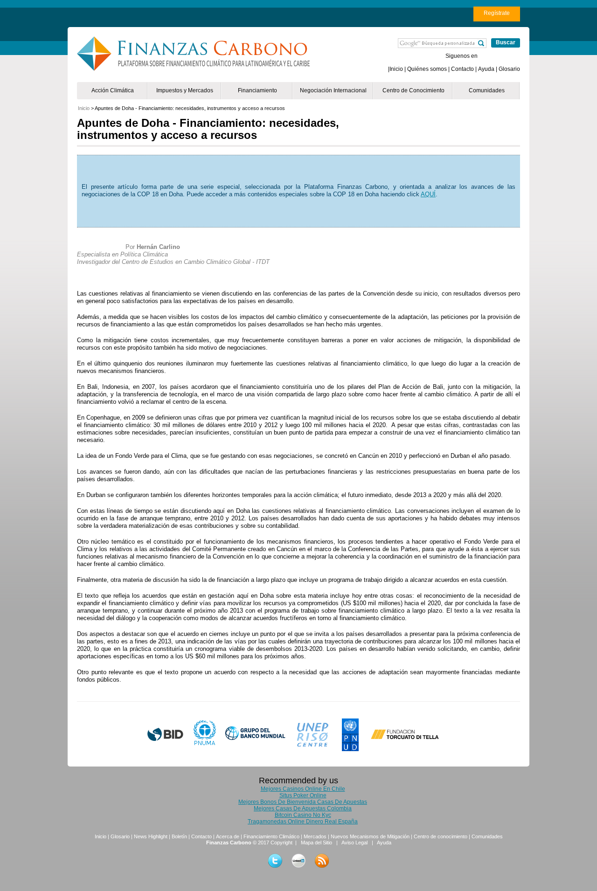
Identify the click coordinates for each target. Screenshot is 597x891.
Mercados (315, 836)
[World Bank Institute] (255, 736)
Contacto (462, 69)
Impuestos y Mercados (184, 90)
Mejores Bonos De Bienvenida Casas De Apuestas (302, 802)
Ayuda (486, 69)
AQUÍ (428, 194)
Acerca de (227, 836)
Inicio (396, 69)
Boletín (179, 836)
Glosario (509, 69)
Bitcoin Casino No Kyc (303, 815)
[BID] (165, 734)
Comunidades (487, 90)
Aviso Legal (354, 842)
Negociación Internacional (333, 90)
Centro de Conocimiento (413, 90)
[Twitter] (275, 861)
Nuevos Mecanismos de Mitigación (370, 836)
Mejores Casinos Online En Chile (303, 789)
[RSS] (322, 861)
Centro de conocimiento (440, 836)
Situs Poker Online (302, 795)
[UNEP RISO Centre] (314, 738)
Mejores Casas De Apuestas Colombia (303, 808)
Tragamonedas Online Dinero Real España (303, 821)
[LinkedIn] (298, 861)
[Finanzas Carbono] (196, 53)
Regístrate (497, 13)
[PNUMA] (205, 733)
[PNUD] (351, 734)
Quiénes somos (427, 69)
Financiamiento (257, 90)
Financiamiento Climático (271, 836)
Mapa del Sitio (316, 842)
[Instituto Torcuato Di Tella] (405, 739)
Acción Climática (112, 90)
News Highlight (150, 836)
